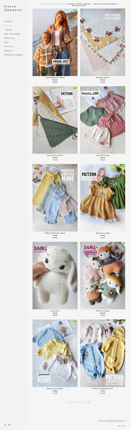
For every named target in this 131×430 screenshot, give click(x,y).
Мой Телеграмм (12, 34)
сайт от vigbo (121, 425)
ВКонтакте (9, 38)
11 (85, 402)
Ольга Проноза (13, 8)
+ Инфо (8, 29)
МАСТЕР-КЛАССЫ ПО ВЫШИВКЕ (105, 4)
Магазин (8, 25)
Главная (8, 21)
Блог (6, 42)
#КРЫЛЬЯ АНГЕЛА (79, 5)
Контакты (9, 46)
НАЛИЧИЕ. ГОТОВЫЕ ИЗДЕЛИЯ (78, 4)
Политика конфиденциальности (20, 55)
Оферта (8, 50)
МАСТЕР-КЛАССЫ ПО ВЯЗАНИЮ (51, 4)
